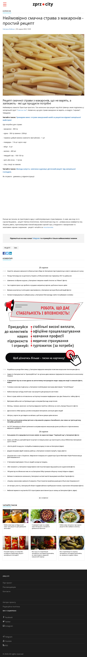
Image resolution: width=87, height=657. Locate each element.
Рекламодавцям (9, 587)
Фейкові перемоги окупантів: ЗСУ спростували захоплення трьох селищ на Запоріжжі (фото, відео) (42, 490)
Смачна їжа (21, 110)
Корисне (7, 11)
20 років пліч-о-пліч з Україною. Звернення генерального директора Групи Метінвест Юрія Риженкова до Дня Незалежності (44, 456)
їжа (15, 248)
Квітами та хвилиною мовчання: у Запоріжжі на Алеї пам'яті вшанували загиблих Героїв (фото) (40, 476)
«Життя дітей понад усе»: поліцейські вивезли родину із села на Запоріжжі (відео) (35, 446)
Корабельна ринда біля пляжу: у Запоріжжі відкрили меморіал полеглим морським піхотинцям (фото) (43, 369)
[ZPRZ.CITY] (42, 4)
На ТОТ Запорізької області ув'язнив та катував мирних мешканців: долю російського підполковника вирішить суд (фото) (43, 427)
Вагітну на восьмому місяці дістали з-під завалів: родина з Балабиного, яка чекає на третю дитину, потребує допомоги (44, 421)
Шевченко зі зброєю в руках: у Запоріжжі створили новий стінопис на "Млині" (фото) (37, 280)
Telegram (36, 238)
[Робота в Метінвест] (43, 333)
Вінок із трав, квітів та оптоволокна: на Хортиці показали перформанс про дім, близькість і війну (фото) (43, 396)
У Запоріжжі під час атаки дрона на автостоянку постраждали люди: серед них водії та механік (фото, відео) (45, 381)
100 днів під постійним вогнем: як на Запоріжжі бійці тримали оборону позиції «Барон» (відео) (40, 471)
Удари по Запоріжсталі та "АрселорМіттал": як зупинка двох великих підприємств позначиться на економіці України (45, 375)
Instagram (9, 626)
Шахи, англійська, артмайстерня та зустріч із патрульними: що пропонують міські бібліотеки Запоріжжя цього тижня (44, 440)
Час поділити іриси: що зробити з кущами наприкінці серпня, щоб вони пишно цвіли (37, 285)
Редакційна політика (11, 606)
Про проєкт (7, 583)
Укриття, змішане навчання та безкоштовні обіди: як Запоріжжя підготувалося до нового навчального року (45, 271)
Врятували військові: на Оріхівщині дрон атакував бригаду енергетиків (32, 401)
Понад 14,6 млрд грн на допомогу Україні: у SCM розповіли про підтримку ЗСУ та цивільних (39, 276)
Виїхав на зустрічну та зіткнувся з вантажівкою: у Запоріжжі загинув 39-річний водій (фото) (39, 290)
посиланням (48, 227)
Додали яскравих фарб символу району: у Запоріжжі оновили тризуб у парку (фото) (36, 451)
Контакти (6, 591)
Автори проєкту (9, 602)
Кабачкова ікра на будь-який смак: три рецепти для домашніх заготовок (32, 392)
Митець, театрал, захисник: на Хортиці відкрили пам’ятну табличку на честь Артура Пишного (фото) (42, 406)
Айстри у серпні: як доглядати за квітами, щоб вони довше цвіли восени (32, 415)
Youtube (8, 641)
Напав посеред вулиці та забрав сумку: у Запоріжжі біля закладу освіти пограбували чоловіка (40, 295)
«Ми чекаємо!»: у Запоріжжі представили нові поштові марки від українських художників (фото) (41, 467)
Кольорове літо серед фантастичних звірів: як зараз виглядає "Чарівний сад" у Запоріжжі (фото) (43, 435)
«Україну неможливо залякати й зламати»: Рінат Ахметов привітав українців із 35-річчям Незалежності (43, 481)
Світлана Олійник (9, 29)
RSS (6, 645)
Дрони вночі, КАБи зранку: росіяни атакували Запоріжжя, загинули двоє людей (35, 411)
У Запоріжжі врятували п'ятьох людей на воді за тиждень (27, 462)
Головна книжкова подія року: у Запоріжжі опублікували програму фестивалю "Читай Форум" (40, 387)
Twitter (8, 621)
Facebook (9, 617)
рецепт (7, 248)
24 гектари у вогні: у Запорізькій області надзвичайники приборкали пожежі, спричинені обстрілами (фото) (45, 486)
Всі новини (43, 498)
